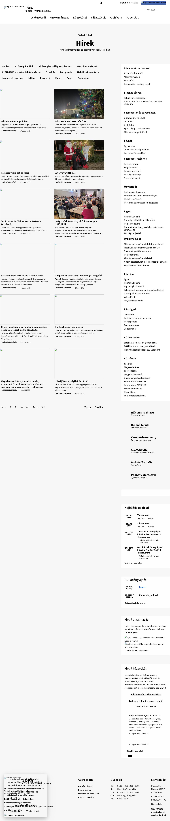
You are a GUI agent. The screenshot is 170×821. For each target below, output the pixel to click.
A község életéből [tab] (24, 66)
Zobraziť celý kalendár (135, 603)
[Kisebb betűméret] (104, 3)
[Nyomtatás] (15, 3)
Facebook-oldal (158, 815)
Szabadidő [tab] (83, 78)
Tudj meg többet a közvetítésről (146, 701)
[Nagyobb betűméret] (112, 3)
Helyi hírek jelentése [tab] (88, 72)
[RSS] (6, 3)
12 (34, 406)
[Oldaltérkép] (10, 3)
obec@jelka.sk (158, 812)
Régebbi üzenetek (135, 751)
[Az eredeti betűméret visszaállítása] (108, 3)
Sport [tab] (70, 78)
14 (43, 406)
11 (27, 406)
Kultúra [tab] (31, 78)
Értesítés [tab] (50, 72)
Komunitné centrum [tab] (12, 78)
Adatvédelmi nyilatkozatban (20, 795)
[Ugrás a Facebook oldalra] (153, 3)
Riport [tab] (58, 78)
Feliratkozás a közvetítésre (145, 694)
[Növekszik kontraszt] (101, 3)
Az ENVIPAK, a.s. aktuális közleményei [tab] (21, 72)
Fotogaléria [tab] (66, 72)
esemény (138, 563)
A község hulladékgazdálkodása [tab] (55, 66)
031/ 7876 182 (157, 808)
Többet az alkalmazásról (136, 650)
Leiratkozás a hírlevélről (146, 706)
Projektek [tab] (45, 78)
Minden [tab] (5, 66)
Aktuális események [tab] (87, 66)
